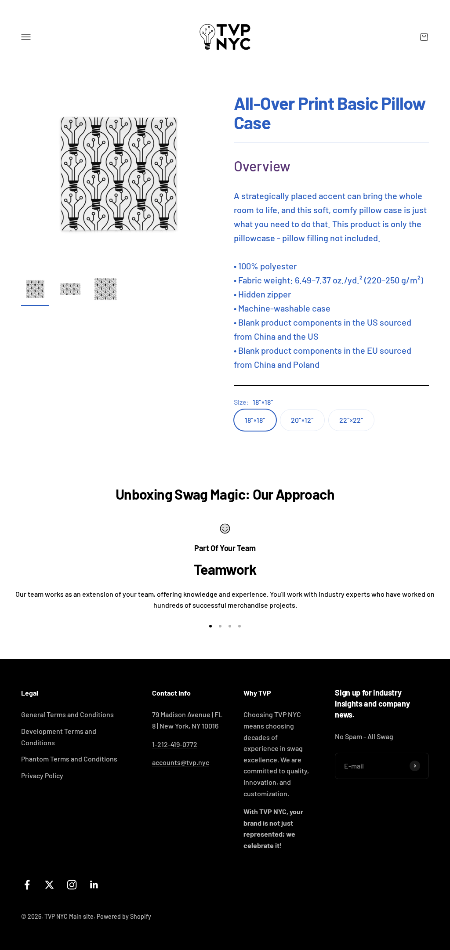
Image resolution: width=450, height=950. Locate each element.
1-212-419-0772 (174, 744)
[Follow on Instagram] (72, 885)
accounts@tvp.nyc (180, 762)
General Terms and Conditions (67, 714)
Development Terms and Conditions (58, 737)
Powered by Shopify (124, 916)
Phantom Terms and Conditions (69, 758)
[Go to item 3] (105, 290)
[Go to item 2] (70, 290)
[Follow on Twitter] (49, 885)
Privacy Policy (42, 775)
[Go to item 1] (35, 290)
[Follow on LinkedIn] (94, 885)
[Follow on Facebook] (27, 885)
